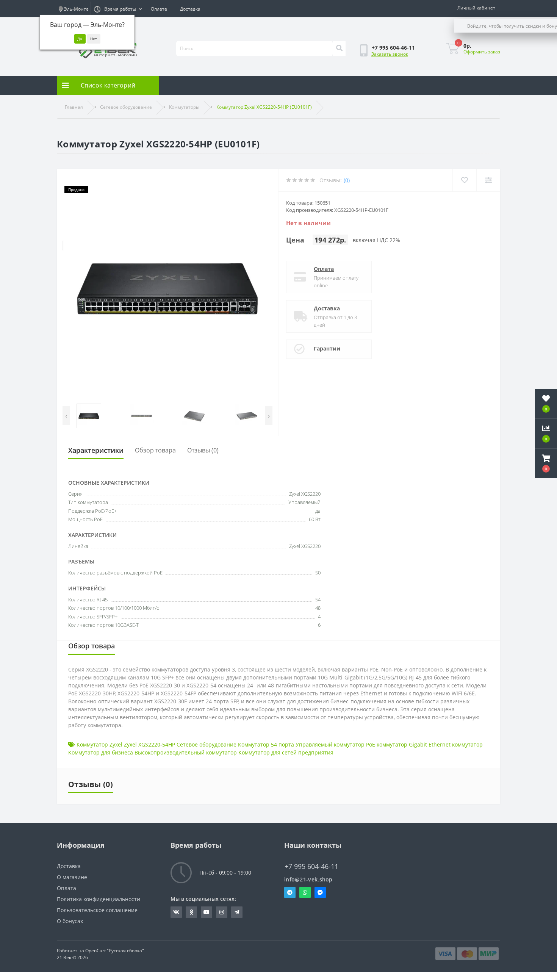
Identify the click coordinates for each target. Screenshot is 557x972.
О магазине (72, 877)
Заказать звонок (389, 54)
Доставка (190, 8)
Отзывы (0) (203, 450)
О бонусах (70, 921)
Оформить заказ (481, 52)
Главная (74, 107)
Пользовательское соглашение (97, 910)
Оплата (159, 8)
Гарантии (327, 348)
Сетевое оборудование (126, 107)
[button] (546, 463)
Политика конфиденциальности (98, 899)
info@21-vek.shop (308, 879)
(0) (347, 180)
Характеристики (96, 450)
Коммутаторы (184, 107)
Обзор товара (155, 450)
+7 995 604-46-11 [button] (311, 866)
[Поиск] (339, 48)
